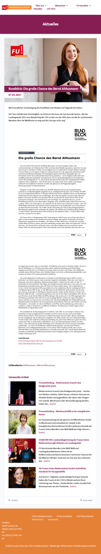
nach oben (87, 500)
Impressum (53, 520)
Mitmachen (60, 6)
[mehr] (53, 404)
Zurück (14, 500)
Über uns (40, 6)
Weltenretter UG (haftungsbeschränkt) (78, 546)
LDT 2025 (51, 9)
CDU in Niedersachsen (42, 516)
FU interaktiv (82, 6)
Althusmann (30, 365)
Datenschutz (37, 520)
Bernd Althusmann (46, 365)
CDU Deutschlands (85, 516)
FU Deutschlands (64, 516)
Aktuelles (38, 9)
